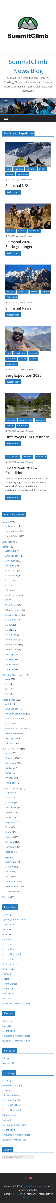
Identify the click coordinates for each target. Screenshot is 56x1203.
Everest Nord (8, 949)
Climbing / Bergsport (12, 675)
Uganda (9, 851)
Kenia (8, 817)
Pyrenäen (10, 777)
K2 (6, 600)
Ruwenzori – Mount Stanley (16, 1003)
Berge (5, 546)
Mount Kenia (11, 886)
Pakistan (42, 169)
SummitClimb (22, 174)
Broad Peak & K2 (25, 420)
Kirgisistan (10, 822)
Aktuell (5, 522)
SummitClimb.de (26, 179)
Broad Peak (11, 420)
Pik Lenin (9, 743)
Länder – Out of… (11, 788)
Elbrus (8, 590)
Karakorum (30, 169)
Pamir (8, 772)
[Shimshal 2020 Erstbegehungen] (28, 216)
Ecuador (9, 802)
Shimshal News (18, 308)
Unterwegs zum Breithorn (27, 436)
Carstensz (7, 939)
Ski (6, 693)
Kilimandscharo (13, 610)
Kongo (8, 827)
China (8, 797)
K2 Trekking (11, 876)
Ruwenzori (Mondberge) (14, 1139)
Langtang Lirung (13, 615)
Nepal (8, 832)
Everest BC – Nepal (11, 1105)
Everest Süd (8, 959)
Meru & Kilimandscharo (14, 1124)
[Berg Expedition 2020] (28, 338)
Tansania (9, 846)
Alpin (9, 169)
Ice (6, 684)
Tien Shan (10, 782)
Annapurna (11, 560)
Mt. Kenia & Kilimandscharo (16, 1035)
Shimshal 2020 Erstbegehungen (19, 244)
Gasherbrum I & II (11, 964)
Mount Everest (12, 639)
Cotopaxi (9, 585)
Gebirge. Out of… (10, 749)
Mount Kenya (12, 644)
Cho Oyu (9, 580)
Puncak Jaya (11, 664)
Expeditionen (20, 353)
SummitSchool (12, 536)
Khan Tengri (11, 605)
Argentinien (11, 792)
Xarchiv (6, 897)
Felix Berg (19, 169)
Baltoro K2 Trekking (12, 1085)
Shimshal (10, 174)
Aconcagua (10, 550)
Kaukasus (10, 768)
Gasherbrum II (12, 595)
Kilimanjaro (11, 881)
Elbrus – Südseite (11, 1095)
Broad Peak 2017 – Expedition (21, 470)
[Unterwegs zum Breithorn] (28, 406)
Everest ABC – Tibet (12, 1100)
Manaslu (9, 629)
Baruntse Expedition (15, 713)
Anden (8, 753)
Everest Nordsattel (11, 954)
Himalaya (10, 758)
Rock (7, 689)
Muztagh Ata (11, 654)
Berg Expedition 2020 (23, 375)
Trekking (6, 857)
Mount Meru (11, 649)
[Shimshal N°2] (28, 154)
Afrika (8, 703)
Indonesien (11, 807)
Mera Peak (10, 634)
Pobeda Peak (11, 659)
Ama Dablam (11, 555)
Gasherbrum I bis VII (15, 728)
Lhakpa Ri (7, 973)
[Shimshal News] (28, 277)
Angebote (7, 541)
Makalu (9, 624)
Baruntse (9, 565)
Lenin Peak (10, 619)
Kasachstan (11, 812)
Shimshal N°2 (16, 185)
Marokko (6, 1025)
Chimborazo (11, 575)
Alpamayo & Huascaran (14, 919)
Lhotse (5, 978)
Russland (10, 842)
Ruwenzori (10, 891)
